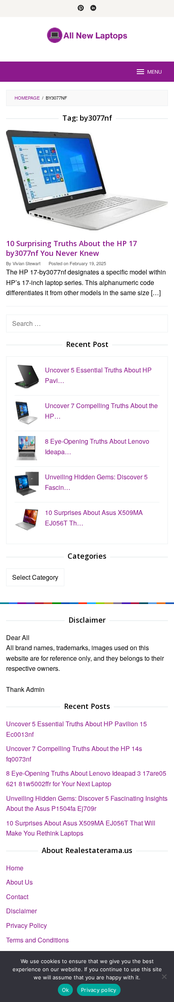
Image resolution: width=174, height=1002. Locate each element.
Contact (17, 896)
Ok (65, 990)
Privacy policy (99, 990)
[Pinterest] (80, 8)
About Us (19, 882)
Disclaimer (21, 910)
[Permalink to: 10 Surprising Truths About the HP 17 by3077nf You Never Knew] (87, 183)
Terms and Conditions (37, 940)
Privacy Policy (26, 925)
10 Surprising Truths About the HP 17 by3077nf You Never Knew (71, 248)
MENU (154, 71)
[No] (164, 976)
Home (14, 867)
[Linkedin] (93, 8)
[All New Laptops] (87, 34)
